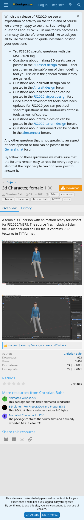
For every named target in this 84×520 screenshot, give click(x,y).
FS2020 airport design (49, 96)
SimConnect (31, 132)
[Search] (79, 5)
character (22, 199)
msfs (67, 199)
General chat (14, 149)
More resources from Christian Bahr (33, 392)
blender (8, 199)
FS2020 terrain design (49, 123)
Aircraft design (44, 87)
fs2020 (56, 199)
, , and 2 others (37, 345)
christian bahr (40, 199)
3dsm (54, 194)
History (26, 208)
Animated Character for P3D (26, 415)
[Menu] (6, 5)
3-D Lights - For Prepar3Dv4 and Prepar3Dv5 (37, 406)
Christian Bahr (15, 194)
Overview (9, 208)
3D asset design (45, 65)
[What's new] (70, 5)
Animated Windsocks (22, 398)
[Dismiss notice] (77, 16)
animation (67, 194)
